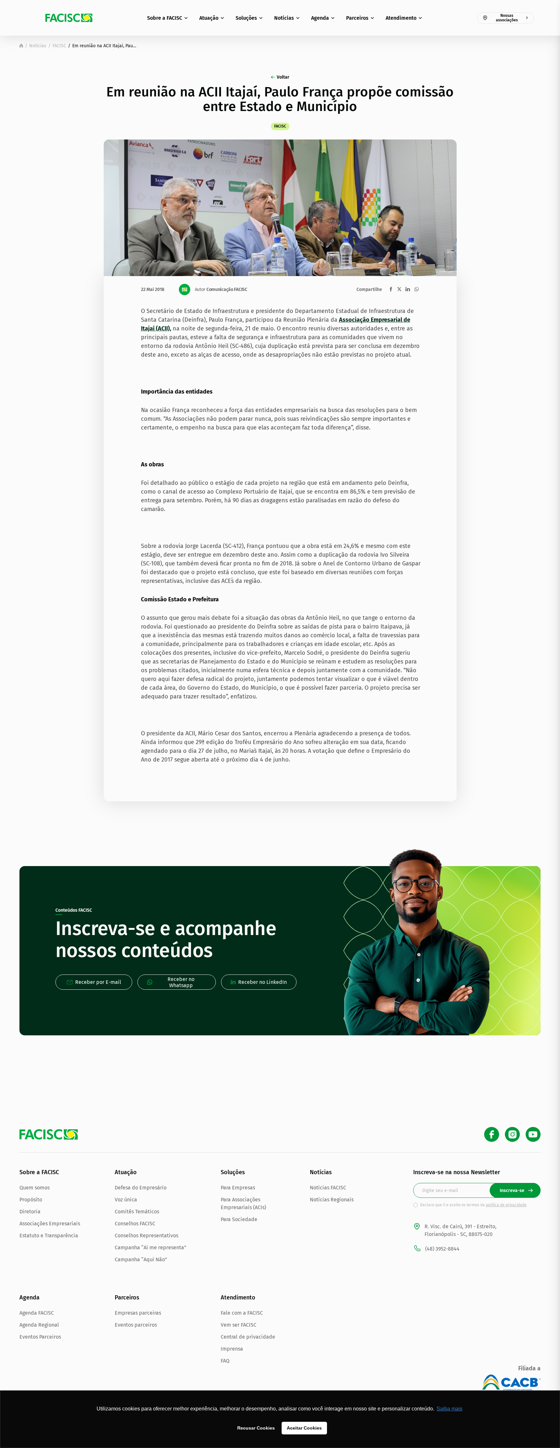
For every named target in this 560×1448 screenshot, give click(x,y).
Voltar (283, 77)
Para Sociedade (239, 1219)
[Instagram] (512, 1134)
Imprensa (232, 1349)
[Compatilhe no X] (399, 289)
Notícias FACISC (328, 1188)
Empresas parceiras (138, 1313)
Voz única (126, 1200)
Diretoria (30, 1212)
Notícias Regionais (332, 1200)
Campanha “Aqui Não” (141, 1259)
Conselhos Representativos (146, 1235)
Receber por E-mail (98, 982)
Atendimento (401, 18)
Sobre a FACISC (164, 18)
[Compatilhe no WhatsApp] (416, 289)
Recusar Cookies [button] (256, 1428)
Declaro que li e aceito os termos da (473, 1205)
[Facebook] (491, 1134)
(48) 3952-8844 (442, 1249)
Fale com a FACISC (242, 1313)
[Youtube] (533, 1134)
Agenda (320, 18)
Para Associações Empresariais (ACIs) (243, 1203)
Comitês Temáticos (137, 1212)
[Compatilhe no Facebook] (391, 289)
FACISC (59, 46)
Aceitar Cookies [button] (304, 1428)
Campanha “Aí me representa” (150, 1247)
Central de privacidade (248, 1337)
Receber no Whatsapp (181, 982)
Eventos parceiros (136, 1325)
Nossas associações (507, 17)
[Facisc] (68, 18)
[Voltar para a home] (21, 46)
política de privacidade (506, 1205)
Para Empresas (238, 1188)
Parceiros (357, 18)
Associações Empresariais (49, 1223)
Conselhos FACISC (135, 1223)
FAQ (225, 1361)
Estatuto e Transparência (48, 1235)
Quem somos (34, 1188)
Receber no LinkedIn (262, 982)
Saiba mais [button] (449, 1408)
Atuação (208, 18)
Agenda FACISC (36, 1313)
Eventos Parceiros (40, 1337)
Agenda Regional (39, 1325)
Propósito (30, 1200)
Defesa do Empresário (141, 1188)
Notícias (284, 18)
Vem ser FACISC (238, 1325)
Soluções (246, 18)
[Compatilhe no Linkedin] (407, 289)
